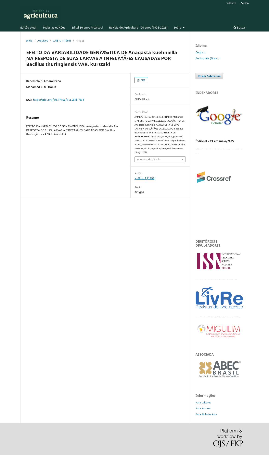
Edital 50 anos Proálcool (87, 27)
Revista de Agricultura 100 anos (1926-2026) (138, 27)
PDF (142, 80)
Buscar (241, 27)
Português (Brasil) (207, 58)
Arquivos (42, 40)
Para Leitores (203, 402)
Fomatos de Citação (148, 159)
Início (29, 40)
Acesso (245, 3)
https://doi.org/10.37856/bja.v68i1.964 (58, 100)
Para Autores (203, 408)
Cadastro (230, 3)
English (200, 52)
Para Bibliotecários (206, 414)
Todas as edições (54, 27)
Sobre (178, 27)
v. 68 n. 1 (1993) (62, 40)
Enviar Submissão (209, 76)
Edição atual (28, 27)
